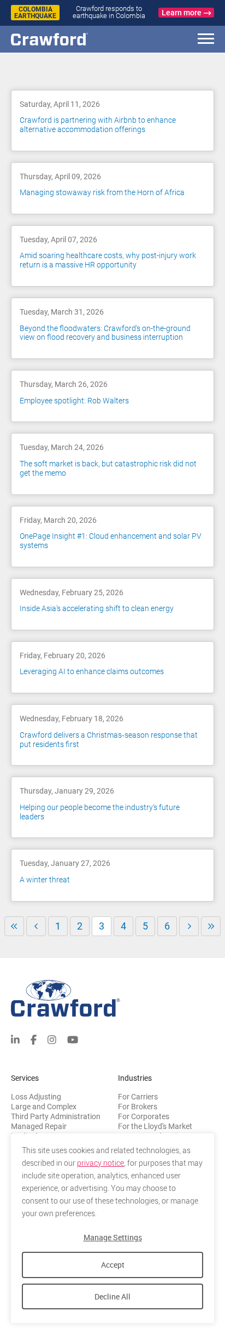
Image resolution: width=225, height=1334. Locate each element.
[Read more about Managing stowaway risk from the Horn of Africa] (112, 188)
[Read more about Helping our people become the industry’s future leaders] (112, 807)
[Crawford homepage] (112, 998)
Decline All (112, 1296)
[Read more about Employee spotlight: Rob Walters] (112, 395)
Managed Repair (39, 1126)
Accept (113, 1264)
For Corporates (143, 1116)
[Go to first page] (14, 926)
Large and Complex (43, 1106)
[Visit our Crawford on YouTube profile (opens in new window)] (72, 1039)
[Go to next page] (189, 926)
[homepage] (68, 39)
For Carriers (138, 1096)
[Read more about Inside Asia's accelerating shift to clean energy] (112, 604)
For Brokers (137, 1106)
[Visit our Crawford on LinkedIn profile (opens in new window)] (15, 1039)
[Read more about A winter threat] (112, 875)
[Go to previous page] (36, 926)
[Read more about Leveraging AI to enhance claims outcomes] (112, 667)
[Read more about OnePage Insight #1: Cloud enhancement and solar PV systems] (112, 536)
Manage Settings (113, 1237)
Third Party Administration (55, 1116)
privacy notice (100, 1163)
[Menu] (206, 40)
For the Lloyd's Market (155, 1126)
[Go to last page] (211, 926)
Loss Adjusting (36, 1096)
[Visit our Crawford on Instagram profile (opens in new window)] (52, 1039)
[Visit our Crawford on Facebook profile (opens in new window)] (34, 1039)
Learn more (182, 12)
